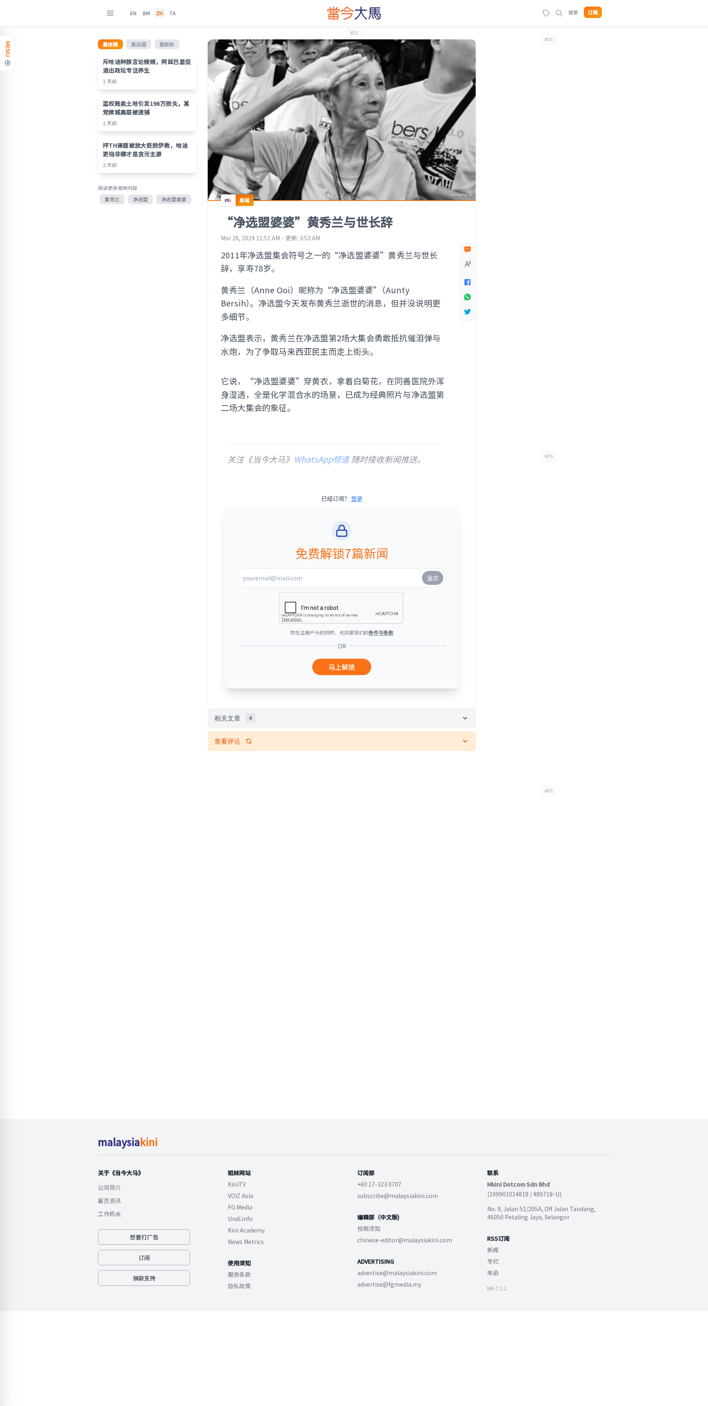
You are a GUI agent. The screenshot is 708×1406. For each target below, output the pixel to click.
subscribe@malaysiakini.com (397, 1195)
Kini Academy (246, 1230)
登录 (573, 12)
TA (172, 13)
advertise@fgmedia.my (389, 1284)
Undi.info (240, 1218)
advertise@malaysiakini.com (397, 1273)
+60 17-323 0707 (379, 1184)
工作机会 (109, 1214)
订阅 (593, 12)
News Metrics (246, 1241)
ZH (159, 13)
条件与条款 (381, 632)
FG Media (240, 1207)
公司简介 (109, 1187)
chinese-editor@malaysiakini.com (404, 1240)
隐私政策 (239, 1286)
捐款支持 (144, 1278)
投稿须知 (368, 1228)
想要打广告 (144, 1237)
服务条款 (239, 1274)
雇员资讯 (109, 1200)
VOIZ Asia (240, 1195)
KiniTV (237, 1184)
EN (133, 13)
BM (146, 13)
